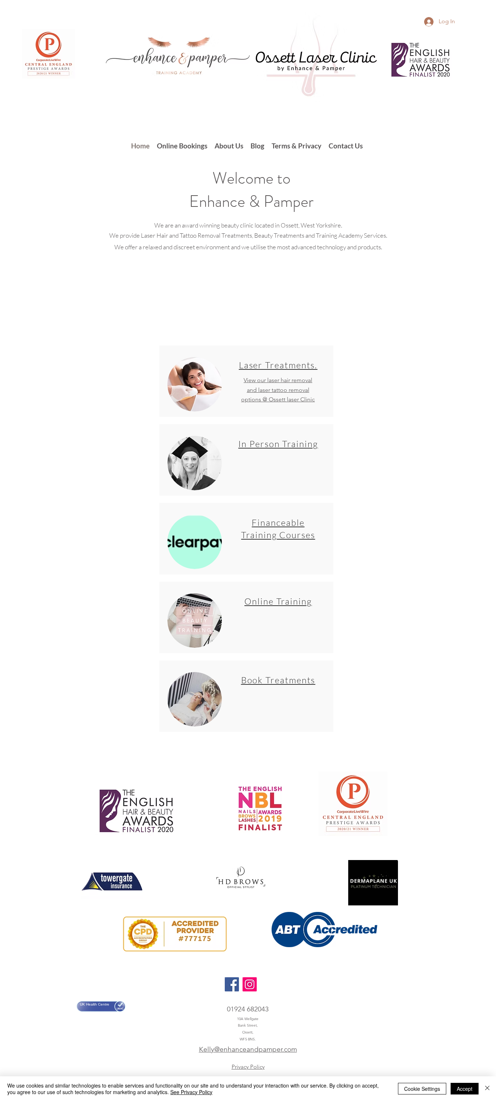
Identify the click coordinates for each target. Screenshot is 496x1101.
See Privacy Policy (191, 1092)
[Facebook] (232, 984)
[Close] (487, 1088)
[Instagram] (250, 984)
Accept (464, 1088)
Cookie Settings (422, 1088)
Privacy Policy (248, 1066)
